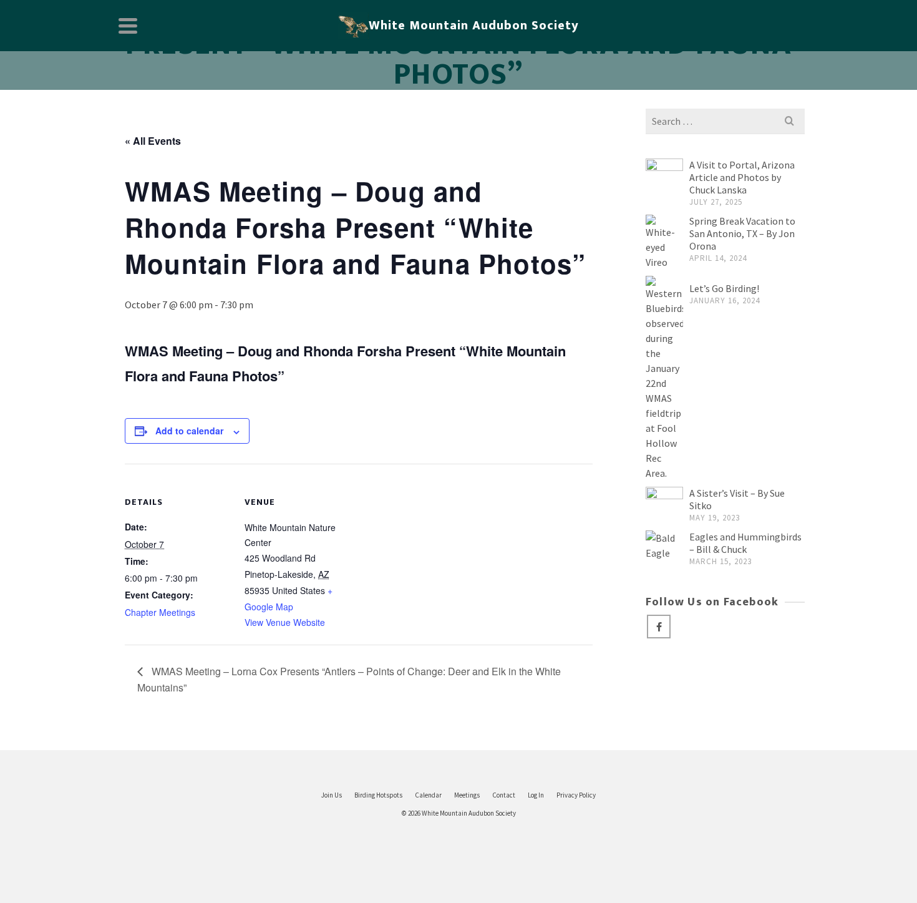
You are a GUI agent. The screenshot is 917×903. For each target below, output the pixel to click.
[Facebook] (659, 626)
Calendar (428, 795)
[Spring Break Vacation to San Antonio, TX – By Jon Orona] (664, 242)
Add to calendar (189, 430)
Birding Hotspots (378, 795)
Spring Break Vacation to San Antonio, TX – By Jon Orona (742, 233)
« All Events (153, 141)
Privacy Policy (576, 795)
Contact (503, 795)
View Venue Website (285, 622)
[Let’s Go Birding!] (664, 378)
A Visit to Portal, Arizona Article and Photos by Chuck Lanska (742, 177)
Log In (536, 795)
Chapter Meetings (160, 612)
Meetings (467, 795)
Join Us (331, 795)
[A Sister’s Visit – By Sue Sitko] (664, 505)
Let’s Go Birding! (724, 288)
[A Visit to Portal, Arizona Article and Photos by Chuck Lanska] (664, 177)
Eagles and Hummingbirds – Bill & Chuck (745, 542)
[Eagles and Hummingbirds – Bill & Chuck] (664, 545)
